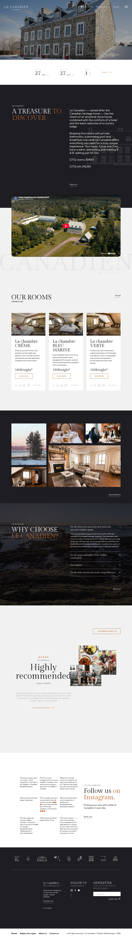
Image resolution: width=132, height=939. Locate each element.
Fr (71, 895)
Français (116, 7)
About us (73, 184)
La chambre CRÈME (26, 343)
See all (118, 295)
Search (104, 72)
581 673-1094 (103, 7)
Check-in (38, 69)
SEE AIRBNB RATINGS (106, 631)
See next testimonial (41, 708)
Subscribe (113, 899)
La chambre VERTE (101, 343)
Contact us (48, 901)
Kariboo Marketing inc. (106, 933)
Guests (87, 69)
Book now (86, 7)
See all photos (115, 494)
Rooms (14, 933)
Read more (36, 385)
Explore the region (28, 933)
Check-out (63, 69)
